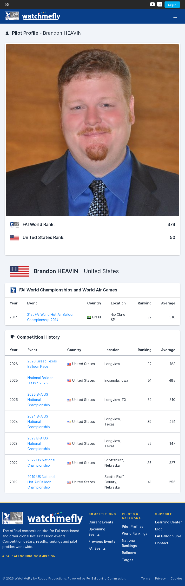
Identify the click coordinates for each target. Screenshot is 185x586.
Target (127, 560)
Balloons (129, 553)
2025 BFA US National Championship (38, 399)
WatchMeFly (23, 578)
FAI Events (97, 548)
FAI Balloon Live (168, 536)
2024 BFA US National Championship (38, 421)
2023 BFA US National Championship (38, 443)
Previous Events (101, 541)
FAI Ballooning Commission (30, 556)
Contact (161, 543)
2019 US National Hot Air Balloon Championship (41, 482)
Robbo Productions (52, 578)
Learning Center (168, 522)
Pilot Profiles (133, 526)
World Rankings (134, 533)
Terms (145, 578)
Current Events (100, 522)
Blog (159, 529)
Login (172, 4)
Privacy (160, 578)
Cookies (177, 578)
